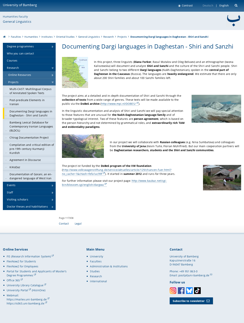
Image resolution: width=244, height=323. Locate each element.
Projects (122, 36)
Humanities (31, 36)
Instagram (173, 290)
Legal (78, 223)
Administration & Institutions (109, 266)
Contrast (187, 5)
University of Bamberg (20, 5)
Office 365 (13, 280)
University (96, 256)
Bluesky (189, 290)
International (98, 281)
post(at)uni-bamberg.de (193, 275)
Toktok (197, 290)
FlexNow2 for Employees (22, 266)
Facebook (181, 290)
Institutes (46, 36)
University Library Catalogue (25, 285)
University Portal (17, 290)
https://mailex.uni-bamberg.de (27, 299)
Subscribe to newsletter (189, 301)
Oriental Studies (65, 36)
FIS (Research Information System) (29, 256)
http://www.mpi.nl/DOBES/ (118, 104)
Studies (95, 271)
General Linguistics (17, 21)
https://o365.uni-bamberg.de (25, 303)
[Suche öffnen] (236, 5)
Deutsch (208, 5)
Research (108, 36)
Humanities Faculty (15, 16)
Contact (64, 223)
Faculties (16, 36)
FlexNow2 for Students (21, 261)
